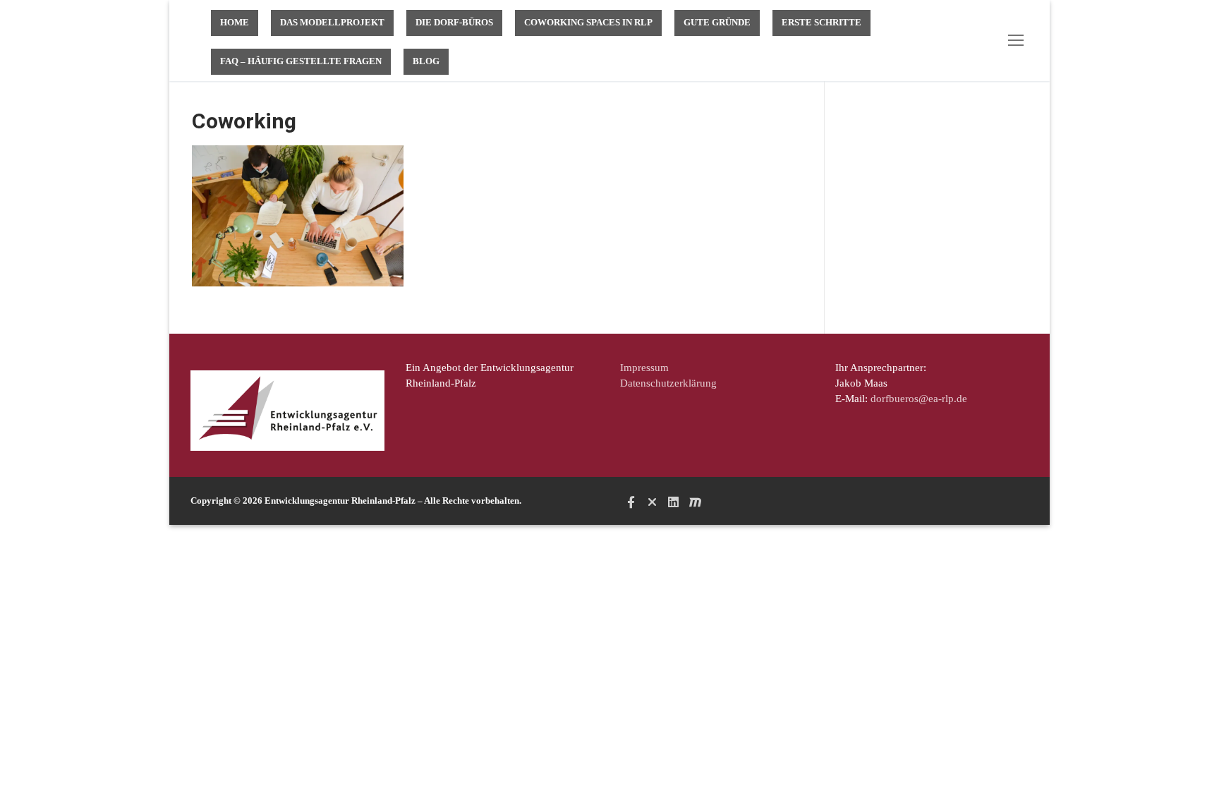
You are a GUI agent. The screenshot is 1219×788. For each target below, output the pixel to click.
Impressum (644, 367)
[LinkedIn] (674, 502)
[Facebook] (631, 502)
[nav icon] (1018, 40)
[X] (652, 502)
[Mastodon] (695, 502)
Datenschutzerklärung (668, 383)
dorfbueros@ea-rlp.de (919, 398)
